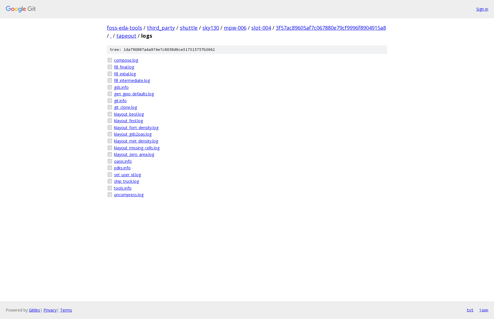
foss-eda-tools (124, 27)
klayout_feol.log (128, 120)
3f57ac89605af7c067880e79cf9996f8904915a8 (331, 27)
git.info (120, 100)
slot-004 (261, 27)
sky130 (210, 27)
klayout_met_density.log (136, 141)
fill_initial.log (125, 74)
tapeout (126, 35)
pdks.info (122, 167)
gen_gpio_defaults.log (134, 94)
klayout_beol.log (129, 114)
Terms (66, 310)
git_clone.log (125, 107)
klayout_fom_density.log (136, 127)
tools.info (123, 188)
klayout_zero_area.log (134, 154)
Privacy (50, 310)
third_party (161, 27)
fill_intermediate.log (132, 80)
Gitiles (34, 310)
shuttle (189, 27)
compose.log (126, 60)
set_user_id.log (127, 174)
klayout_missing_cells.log (137, 148)
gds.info (121, 87)
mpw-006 (235, 27)
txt (470, 309)
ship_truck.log (126, 181)
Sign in (482, 9)
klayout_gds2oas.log (133, 134)
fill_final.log (124, 67)
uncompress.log (129, 194)
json (483, 309)
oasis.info (123, 161)
